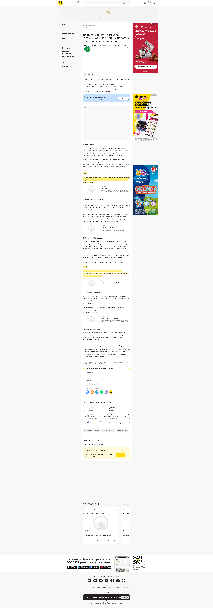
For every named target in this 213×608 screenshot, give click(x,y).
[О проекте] (78, 66)
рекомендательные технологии (107, 597)
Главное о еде (67, 38)
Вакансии (93, 587)
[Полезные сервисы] (78, 34)
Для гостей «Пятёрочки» (66, 47)
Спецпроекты (67, 29)
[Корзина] (145, 3)
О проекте (65, 66)
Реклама (125, 46)
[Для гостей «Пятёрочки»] (78, 48)
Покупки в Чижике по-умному (68, 57)
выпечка (96, 430)
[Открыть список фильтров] (124, 3)
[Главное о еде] (78, 38)
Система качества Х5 (68, 61)
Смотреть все (126, 504)
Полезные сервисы (68, 33)
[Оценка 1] (86, 384)
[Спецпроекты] (78, 29)
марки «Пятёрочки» (122, 430)
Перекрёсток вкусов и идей (67, 52)
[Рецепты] (78, 24)
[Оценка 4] (94, 384)
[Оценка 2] (89, 384)
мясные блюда (88, 430)
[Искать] (128, 2)
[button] (83, 412)
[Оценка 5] (97, 384)
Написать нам (107, 592)
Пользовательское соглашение (117, 585)
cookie (119, 597)
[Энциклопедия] (78, 43)
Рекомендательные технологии (104, 587)
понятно (125, 597)
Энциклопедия (67, 43)
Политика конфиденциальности (101, 585)
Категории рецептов (117, 587)
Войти (120, 455)
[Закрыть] (130, 585)
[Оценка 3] (92, 384)
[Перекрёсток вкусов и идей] (78, 52)
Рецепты (65, 24)
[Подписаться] (116, 510)
